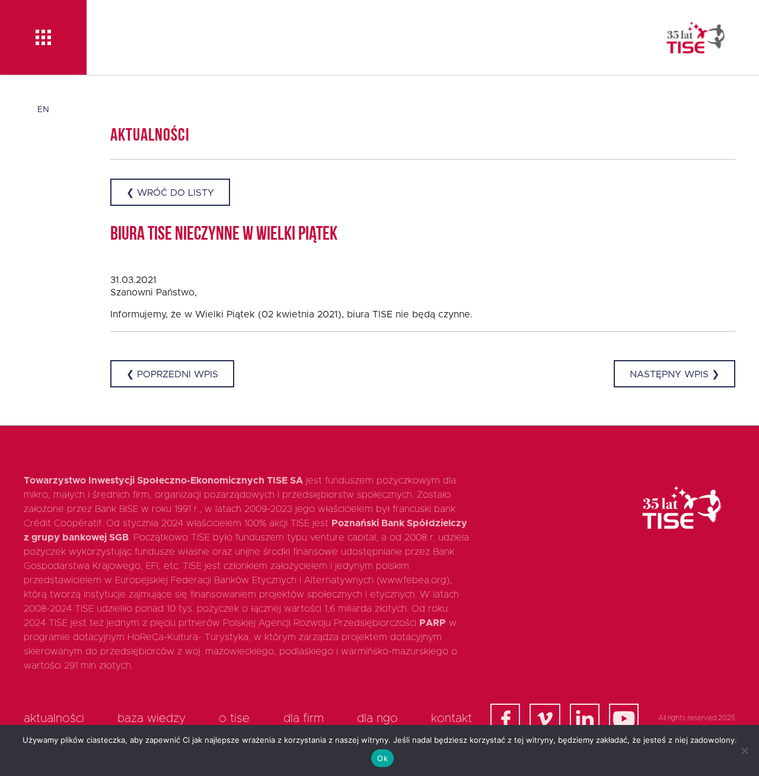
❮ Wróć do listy (170, 193)
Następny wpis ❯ (674, 374)
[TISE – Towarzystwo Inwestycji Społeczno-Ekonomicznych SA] (695, 37)
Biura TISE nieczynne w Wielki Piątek (223, 234)
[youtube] (624, 718)
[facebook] (505, 718)
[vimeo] (545, 718)
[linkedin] (584, 718)
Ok (382, 758)
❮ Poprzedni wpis (172, 374)
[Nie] (744, 750)
